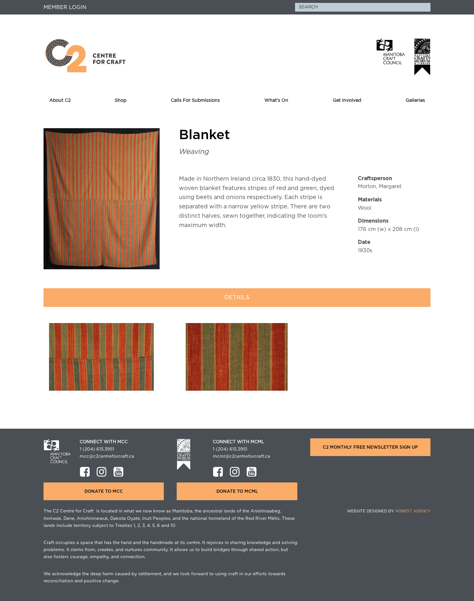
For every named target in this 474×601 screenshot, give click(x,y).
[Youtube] (118, 472)
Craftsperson (375, 178)
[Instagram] (101, 472)
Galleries (415, 100)
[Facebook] (85, 472)
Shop (120, 100)
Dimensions (373, 221)
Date (364, 242)
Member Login (65, 7)
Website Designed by (388, 511)
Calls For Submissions (195, 100)
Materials (370, 199)
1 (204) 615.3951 (97, 449)
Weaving (194, 151)
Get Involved (347, 100)
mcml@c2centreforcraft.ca (241, 456)
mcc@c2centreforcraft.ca (107, 456)
